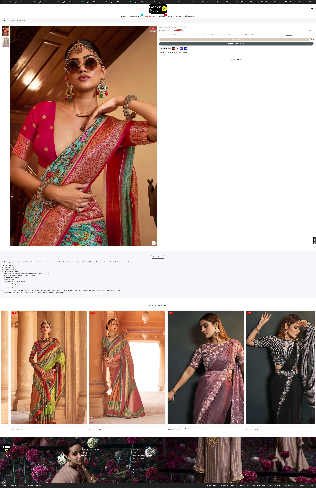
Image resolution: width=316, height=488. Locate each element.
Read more (289, 35)
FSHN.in (39, 485)
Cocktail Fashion (85, 464)
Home (4, 20)
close (314, 1)
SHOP (124, 16)
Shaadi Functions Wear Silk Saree (146, 428)
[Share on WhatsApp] (241, 60)
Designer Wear (137, 16)
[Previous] (12, 136)
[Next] (154, 136)
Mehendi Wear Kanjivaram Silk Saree (69, 428)
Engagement (84, 452)
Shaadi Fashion (85, 470)
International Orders (139, 467)
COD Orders (136, 464)
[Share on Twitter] (235, 60)
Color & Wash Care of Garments (142, 455)
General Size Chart (138, 458)
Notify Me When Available (236, 44)
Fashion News (137, 476)
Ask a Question (183, 52)
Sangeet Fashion (85, 461)
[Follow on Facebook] (3, 456)
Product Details (158, 257)
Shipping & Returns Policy (140, 461)
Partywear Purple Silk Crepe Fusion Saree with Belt (231, 428)
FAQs (134, 452)
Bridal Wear (162, 16)
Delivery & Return (172, 52)
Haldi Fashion (84, 455)
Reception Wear (85, 467)
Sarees (170, 16)
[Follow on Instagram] (6, 456)
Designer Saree (10, 269)
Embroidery (12, 271)
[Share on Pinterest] (238, 60)
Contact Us (136, 470)
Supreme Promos (23, 485)
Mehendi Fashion (86, 458)
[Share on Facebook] (231, 60)
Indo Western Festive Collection (90, 449)
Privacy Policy (137, 473)
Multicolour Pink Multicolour (19, 275)
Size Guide (162, 52)
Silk (8, 281)
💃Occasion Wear (150, 16)
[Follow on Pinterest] (9, 456)
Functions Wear (11, 277)
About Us (135, 449)
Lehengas (178, 16)
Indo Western (191, 16)
